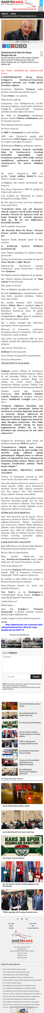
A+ (41, 52)
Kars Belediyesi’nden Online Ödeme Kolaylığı (16, 975)
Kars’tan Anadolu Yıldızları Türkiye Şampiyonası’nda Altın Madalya (22, 980)
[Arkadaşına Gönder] (16, 46)
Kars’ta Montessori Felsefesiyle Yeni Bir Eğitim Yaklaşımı (19, 988)
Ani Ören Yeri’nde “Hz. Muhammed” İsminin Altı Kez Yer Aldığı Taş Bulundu (21, 994)
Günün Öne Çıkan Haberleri (10, 964)
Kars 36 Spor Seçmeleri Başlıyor (12, 983)
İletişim (11, 928)
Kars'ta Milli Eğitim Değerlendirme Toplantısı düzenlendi (19, 999)
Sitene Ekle (33, 923)
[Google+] (12, 46)
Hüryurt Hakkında (32, 928)
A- (42, 55)
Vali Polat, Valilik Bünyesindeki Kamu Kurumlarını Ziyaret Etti (20, 1007)
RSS (33, 926)
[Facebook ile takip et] (17, 919)
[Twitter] (8, 46)
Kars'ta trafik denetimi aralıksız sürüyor (14, 969)
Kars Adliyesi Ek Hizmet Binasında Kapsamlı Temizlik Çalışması (21, 991)
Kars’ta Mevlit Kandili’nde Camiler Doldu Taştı (16, 972)
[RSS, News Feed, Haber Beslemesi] (22, 919)
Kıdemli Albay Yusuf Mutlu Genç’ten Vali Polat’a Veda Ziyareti (21, 1002)
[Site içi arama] (26, 919)
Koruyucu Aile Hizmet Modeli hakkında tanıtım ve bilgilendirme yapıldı (20, 997)
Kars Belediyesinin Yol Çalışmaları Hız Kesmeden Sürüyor (19, 985)
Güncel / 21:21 (24, 8)
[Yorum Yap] (25, 46)
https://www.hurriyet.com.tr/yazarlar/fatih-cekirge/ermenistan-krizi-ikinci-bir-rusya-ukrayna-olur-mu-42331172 (22, 627)
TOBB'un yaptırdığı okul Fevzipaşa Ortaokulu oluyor (18, 977)
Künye (11, 926)
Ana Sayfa (11, 923)
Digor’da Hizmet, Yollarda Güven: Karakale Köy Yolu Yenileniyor (21, 1004)
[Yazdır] (21, 46)
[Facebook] (4, 46)
